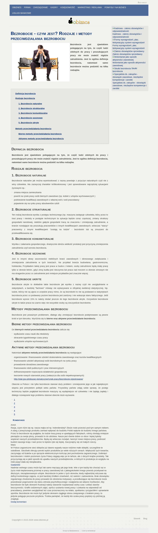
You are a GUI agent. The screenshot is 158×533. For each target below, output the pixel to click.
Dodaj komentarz (18, 502)
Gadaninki (15, 465)
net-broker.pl (91, 531)
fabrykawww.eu (74, 531)
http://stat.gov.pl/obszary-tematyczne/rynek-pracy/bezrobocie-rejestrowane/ (48, 379)
